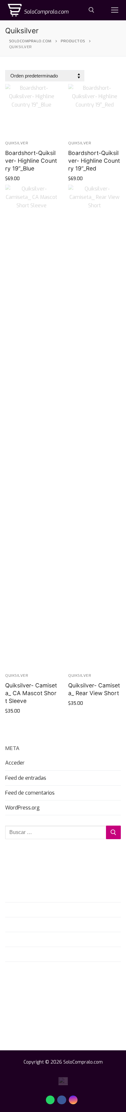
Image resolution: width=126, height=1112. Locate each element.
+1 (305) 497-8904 (35, 991)
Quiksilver (16, 143)
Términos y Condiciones (32, 954)
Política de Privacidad (29, 939)
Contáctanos (20, 909)
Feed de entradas (25, 778)
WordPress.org (22, 807)
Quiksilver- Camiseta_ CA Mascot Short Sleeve (31, 693)
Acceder (15, 762)
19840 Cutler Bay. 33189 (42, 1015)
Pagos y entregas (26, 924)
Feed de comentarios (30, 792)
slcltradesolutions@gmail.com (48, 1007)
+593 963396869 (34, 999)
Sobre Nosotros (23, 894)
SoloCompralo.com (46, 12)
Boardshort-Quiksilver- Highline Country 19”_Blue (31, 160)
